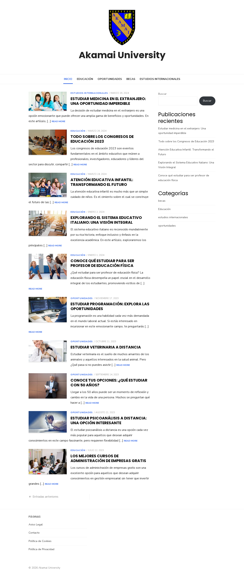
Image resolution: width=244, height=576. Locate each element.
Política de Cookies (40, 541)
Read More (58, 121)
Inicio (68, 79)
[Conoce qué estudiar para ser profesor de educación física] (48, 267)
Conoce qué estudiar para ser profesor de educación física (102, 263)
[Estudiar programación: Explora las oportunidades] (48, 310)
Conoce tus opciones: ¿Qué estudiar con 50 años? (109, 383)
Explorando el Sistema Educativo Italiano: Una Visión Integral (106, 220)
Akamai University (122, 55)
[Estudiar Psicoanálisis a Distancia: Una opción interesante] (48, 422)
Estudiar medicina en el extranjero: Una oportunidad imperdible (108, 101)
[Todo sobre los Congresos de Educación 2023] (48, 143)
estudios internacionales (160, 79)
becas (130, 79)
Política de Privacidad (41, 549)
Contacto (34, 533)
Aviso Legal (36, 524)
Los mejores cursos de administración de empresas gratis (108, 458)
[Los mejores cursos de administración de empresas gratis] (48, 462)
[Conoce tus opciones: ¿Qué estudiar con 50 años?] (48, 386)
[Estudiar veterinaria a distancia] (48, 351)
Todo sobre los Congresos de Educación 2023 (102, 139)
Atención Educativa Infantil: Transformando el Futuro (102, 182)
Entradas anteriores (45, 497)
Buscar (162, 94)
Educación (85, 79)
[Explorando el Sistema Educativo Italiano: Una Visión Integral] (48, 224)
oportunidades (110, 79)
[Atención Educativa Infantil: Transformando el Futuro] (48, 185)
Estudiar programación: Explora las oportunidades (110, 306)
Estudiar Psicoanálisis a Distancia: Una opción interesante (109, 420)
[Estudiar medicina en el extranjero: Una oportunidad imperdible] (48, 101)
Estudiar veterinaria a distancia (106, 347)
